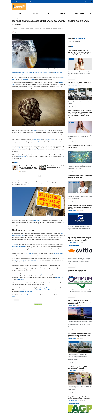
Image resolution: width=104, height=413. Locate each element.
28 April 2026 (80, 305)
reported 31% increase (28, 79)
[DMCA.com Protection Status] (38, 304)
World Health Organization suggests (42, 274)
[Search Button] (90, 13)
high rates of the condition (20, 260)
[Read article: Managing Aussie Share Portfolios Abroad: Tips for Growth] (80, 157)
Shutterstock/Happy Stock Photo (25, 217)
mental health (20, 279)
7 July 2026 (80, 119)
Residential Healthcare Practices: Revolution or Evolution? (77, 271)
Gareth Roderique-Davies (52, 289)
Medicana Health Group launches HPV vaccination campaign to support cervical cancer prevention (79, 302)
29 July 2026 (49, 168)
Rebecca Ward (15, 72)
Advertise (13, 1)
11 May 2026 (80, 242)
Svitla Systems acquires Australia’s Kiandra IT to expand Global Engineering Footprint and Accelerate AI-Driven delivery (80, 238)
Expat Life (62, 13)
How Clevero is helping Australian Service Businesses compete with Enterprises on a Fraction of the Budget (79, 335)
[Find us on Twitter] (91, 1)
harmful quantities (22, 156)
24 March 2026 (81, 370)
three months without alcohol (19, 246)
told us (20, 148)
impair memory (40, 141)
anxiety (34, 130)
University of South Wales (25, 72)
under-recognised (37, 139)
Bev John (35, 72)
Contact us (32, 1)
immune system (59, 277)
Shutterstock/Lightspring (25, 127)
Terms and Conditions (25, 1)
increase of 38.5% (58, 253)
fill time (47, 130)
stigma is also (36, 149)
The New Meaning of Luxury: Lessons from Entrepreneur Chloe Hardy (80, 176)
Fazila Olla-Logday (73, 85)
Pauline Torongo (72, 55)
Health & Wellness (73, 308)
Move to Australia (80, 13)
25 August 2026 (23, 171)
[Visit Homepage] (19, 6)
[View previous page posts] (37, 176)
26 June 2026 (80, 210)
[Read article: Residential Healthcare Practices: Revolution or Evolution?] (80, 282)
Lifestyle (34, 13)
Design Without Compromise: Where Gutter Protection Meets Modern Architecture (80, 397)
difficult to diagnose (28, 253)
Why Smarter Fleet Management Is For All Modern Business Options (79, 83)
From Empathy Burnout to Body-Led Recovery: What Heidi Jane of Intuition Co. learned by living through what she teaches (80, 52)
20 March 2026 (82, 400)
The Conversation (20, 32)
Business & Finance (73, 182)
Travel (49, 13)
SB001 (16, 300)
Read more (72, 78)
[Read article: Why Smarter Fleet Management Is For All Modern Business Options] (42, 167)
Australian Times (73, 119)
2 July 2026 (81, 149)
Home (13, 18)
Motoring (71, 89)
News (20, 13)
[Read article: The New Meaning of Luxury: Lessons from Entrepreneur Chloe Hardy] (80, 187)
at (69, 152)
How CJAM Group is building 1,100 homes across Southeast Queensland (79, 367)
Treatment (14, 244)
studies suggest (37, 220)
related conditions (49, 139)
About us (18, 1)
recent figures (33, 260)
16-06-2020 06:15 (29, 32)
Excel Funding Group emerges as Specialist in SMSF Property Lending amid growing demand (80, 207)
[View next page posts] (39, 176)
